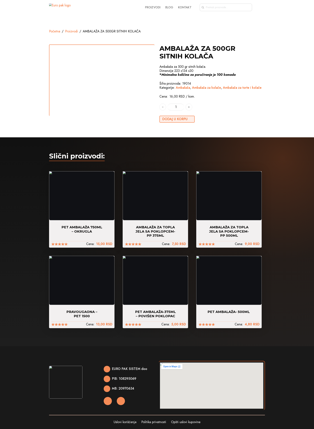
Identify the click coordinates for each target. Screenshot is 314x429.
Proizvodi (152, 7)
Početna (54, 31)
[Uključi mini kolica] (263, 7)
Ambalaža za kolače (206, 87)
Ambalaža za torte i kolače (242, 87)
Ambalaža (183, 87)
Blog (169, 7)
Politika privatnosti (153, 422)
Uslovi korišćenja (125, 422)
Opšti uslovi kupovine (186, 422)
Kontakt (185, 7)
